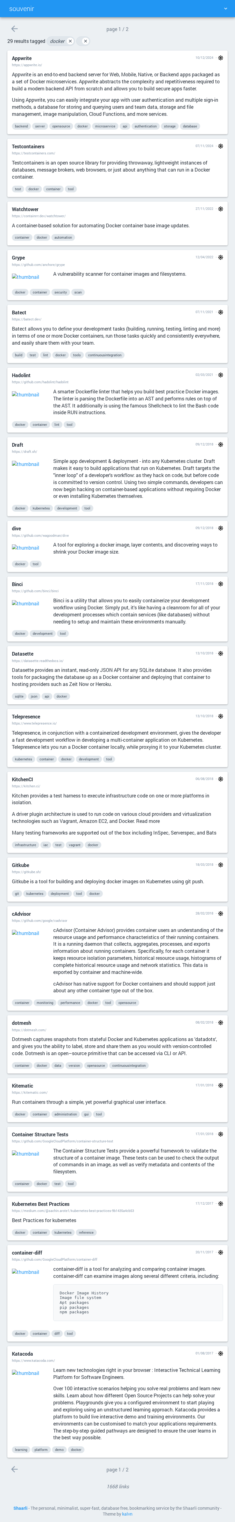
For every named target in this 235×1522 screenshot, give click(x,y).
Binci (17, 584)
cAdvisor (21, 914)
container (53, 189)
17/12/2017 (204, 1203)
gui (86, 1114)
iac (45, 844)
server (40, 126)
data (57, 1065)
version (74, 1065)
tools (77, 355)
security (60, 292)
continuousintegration (104, 355)
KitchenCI (22, 779)
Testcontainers (28, 146)
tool (71, 189)
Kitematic (22, 1085)
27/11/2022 (204, 208)
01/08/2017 (204, 1353)
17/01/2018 (204, 1085)
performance (70, 1002)
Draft (17, 445)
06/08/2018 (204, 778)
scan (78, 292)
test (18, 189)
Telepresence (26, 716)
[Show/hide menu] (225, 8)
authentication (146, 126)
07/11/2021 (204, 311)
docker (61, 41)
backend (21, 126)
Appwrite (22, 58)
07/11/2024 (204, 145)
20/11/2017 (204, 1252)
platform (41, 1449)
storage (170, 126)
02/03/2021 (204, 374)
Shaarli (20, 1508)
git (17, 893)
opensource (61, 126)
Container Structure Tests (40, 1134)
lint (45, 355)
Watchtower (25, 209)
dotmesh (21, 1023)
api (125, 126)
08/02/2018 (204, 1022)
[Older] (14, 29)
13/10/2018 (204, 653)
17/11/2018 (204, 583)
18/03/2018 (204, 864)
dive (16, 528)
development (67, 508)
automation (63, 237)
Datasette (22, 654)
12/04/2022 (204, 257)
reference (86, 1232)
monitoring (45, 1002)
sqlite (19, 696)
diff (57, 1333)
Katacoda (22, 1354)
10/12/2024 (204, 57)
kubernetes (41, 508)
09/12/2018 (204, 444)
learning (21, 1449)
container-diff (27, 1252)
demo (59, 1449)
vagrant (74, 844)
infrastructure (25, 844)
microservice (105, 126)
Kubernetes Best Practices (40, 1204)
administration (65, 1114)
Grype (18, 257)
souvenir (21, 8)
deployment (60, 893)
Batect (19, 312)
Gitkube (20, 865)
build (18, 355)
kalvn (127, 1514)
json (34, 696)
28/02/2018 (204, 913)
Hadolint (21, 375)
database (190, 126)
